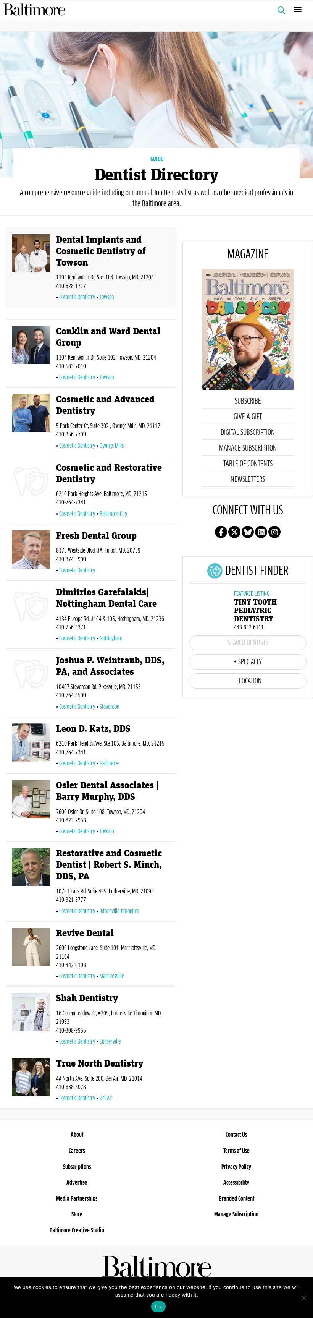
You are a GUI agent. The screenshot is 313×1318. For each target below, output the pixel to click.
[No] (303, 1298)
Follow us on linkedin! (261, 532)
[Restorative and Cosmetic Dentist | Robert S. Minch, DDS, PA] (31, 883)
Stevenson (109, 707)
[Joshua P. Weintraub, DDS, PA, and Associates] (31, 684)
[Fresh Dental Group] (31, 553)
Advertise (76, 1183)
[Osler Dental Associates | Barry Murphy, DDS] (31, 809)
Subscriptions (77, 1167)
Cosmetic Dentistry (77, 297)
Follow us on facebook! (221, 532)
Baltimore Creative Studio (77, 1230)
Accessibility (236, 1183)
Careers (77, 1151)
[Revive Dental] (31, 956)
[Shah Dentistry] (31, 1021)
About (77, 1135)
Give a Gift (248, 417)
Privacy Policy (236, 1167)
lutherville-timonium (119, 911)
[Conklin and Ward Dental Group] (31, 355)
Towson (107, 297)
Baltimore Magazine (153, 9)
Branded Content (236, 1199)
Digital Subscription (248, 432)
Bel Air (106, 1098)
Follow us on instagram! (274, 532)
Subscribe (248, 401)
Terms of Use (236, 1151)
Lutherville (110, 1042)
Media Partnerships (76, 1199)
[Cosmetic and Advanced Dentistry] (31, 423)
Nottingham (111, 638)
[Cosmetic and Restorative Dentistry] (31, 491)
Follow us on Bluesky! (248, 532)
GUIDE (156, 159)
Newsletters (248, 479)
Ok (158, 1306)
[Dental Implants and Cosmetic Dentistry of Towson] (31, 269)
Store (76, 1214)
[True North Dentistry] (31, 1081)
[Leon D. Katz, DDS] (31, 746)
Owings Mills (112, 446)
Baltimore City (113, 514)
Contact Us (236, 1135)
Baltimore (109, 763)
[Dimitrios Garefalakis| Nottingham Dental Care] (31, 616)
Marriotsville (112, 976)
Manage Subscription (248, 448)
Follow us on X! (234, 532)
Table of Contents (248, 464)
